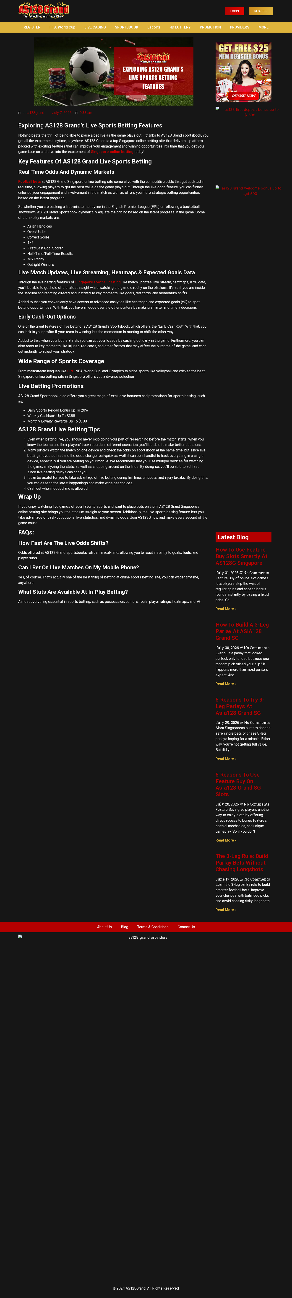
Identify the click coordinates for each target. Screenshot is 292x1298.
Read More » (226, 609)
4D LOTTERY (180, 27)
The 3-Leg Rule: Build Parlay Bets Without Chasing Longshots (242, 863)
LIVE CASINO (95, 27)
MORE (263, 27)
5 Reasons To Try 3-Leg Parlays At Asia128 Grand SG (240, 706)
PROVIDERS (239, 27)
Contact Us (186, 927)
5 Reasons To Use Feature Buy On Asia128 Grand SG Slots (238, 785)
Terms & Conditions (153, 927)
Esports (154, 27)
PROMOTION (210, 27)
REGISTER (32, 27)
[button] (234, 11)
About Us (104, 927)
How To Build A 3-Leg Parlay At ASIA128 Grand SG (242, 631)
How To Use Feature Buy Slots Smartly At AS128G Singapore (241, 556)
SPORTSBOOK (126, 27)
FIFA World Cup (62, 27)
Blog (124, 927)
